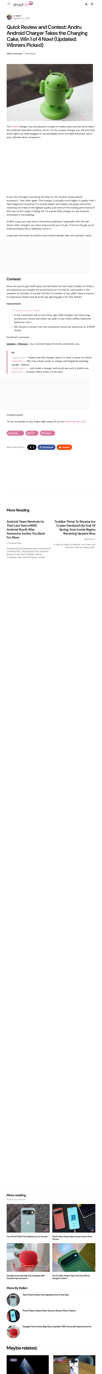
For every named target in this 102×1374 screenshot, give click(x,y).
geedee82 (17, 371)
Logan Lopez (19, 357)
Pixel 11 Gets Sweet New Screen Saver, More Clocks (72, 1238)
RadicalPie (17, 361)
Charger (48, 433)
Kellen (18, 15)
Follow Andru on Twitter (27, 310)
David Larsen (19, 368)
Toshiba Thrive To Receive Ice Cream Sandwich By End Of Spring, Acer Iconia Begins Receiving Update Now (74, 527)
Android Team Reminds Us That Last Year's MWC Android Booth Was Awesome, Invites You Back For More (26, 529)
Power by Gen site (75, 421)
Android (16, 433)
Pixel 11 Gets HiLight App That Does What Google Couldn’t (71, 1277)
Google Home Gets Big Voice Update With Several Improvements (26, 1277)
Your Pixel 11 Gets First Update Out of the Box (27, 1236)
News (13, 1360)
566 (15, 53)
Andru (14, 126)
